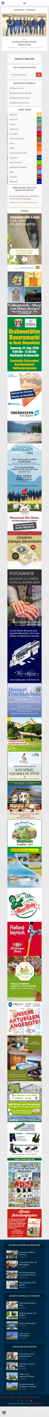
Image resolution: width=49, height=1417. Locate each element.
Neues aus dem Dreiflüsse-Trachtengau (27, 1253)
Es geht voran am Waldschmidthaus (24, 1334)
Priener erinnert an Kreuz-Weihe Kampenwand (27, 1355)
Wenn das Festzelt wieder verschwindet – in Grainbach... (28, 1385)
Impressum (5, 1397)
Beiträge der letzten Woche (20, 98)
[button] (4, 1413)
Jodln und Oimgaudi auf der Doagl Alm (27, 1283)
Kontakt (12, 1397)
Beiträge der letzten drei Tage (20, 93)
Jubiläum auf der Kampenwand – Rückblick (26, 1375)
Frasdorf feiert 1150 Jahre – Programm (27, 1365)
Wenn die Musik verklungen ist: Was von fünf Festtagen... (27, 1273)
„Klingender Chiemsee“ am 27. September (28, 1314)
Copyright (19, 1397)
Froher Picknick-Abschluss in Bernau (27, 1304)
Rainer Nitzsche (36, 1403)
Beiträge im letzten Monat (19, 103)
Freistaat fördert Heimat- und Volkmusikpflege (28, 1263)
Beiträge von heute (17, 88)
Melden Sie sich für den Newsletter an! (23, 202)
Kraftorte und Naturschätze (27, 1323)
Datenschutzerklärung (31, 1397)
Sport (24, 39)
